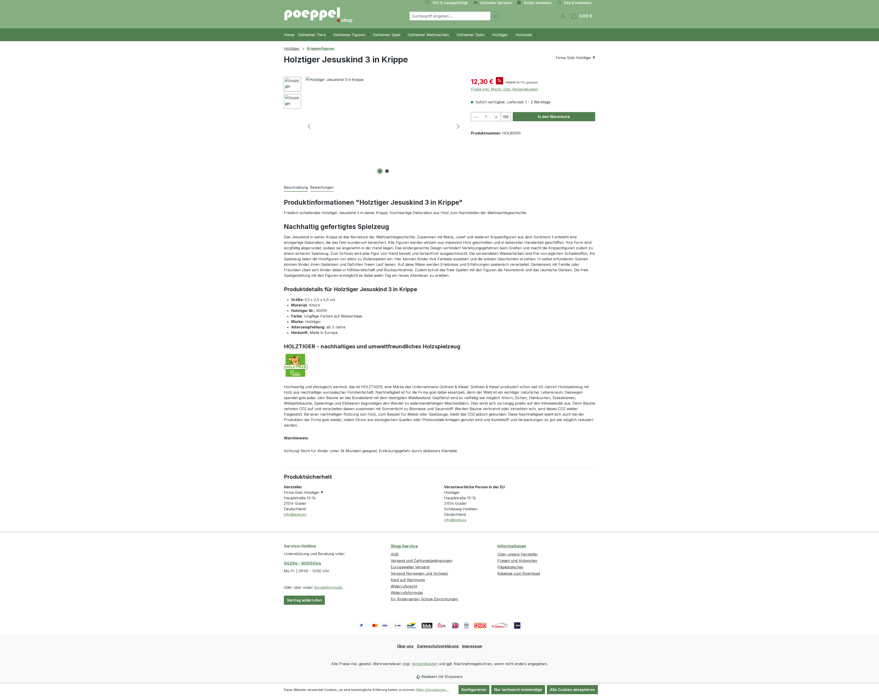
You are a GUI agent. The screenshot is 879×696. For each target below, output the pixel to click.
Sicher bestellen (538, 2)
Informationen (511, 546)
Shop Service (404, 546)
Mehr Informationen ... (432, 690)
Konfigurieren (473, 689)
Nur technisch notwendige (518, 689)
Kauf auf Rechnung (408, 580)
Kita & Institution (577, 2)
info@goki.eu (295, 514)
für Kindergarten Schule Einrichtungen (424, 599)
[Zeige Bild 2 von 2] (387, 171)
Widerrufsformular (407, 592)
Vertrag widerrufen (304, 600)
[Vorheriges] (309, 126)
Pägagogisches (510, 567)
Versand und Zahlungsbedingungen (421, 560)
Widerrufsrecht (404, 586)
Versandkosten (424, 663)
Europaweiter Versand (410, 567)
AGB (395, 554)
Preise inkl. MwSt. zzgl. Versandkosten (504, 89)
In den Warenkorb (554, 116)
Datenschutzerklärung (437, 646)
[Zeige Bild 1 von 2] (380, 171)
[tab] (296, 187)
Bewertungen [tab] (322, 187)
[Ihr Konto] (562, 16)
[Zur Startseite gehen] (318, 15)
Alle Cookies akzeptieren (572, 689)
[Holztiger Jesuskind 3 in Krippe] (383, 126)
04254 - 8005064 (302, 563)
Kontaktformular (328, 587)
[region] (372, 126)
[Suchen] (495, 16)
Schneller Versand (495, 2)
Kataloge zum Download (518, 573)
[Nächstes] (458, 126)
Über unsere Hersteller (517, 554)
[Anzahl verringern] (475, 116)
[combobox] (449, 16)
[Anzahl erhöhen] (496, 116)
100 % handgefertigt (450, 2)
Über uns (405, 646)
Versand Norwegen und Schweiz (419, 573)
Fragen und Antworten (517, 560)
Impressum (472, 646)
